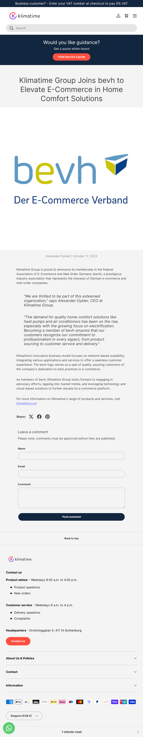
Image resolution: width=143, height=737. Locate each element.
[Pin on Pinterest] (47, 417)
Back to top (71, 538)
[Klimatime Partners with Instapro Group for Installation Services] (138, 732)
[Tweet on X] (31, 417)
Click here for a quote (71, 56)
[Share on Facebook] (39, 417)
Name (21, 448)
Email (21, 466)
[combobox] (71, 28)
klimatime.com (26, 403)
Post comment (71, 516)
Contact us (18, 641)
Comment (24, 484)
